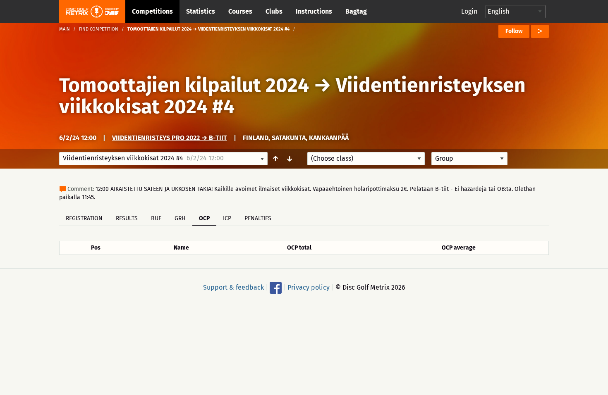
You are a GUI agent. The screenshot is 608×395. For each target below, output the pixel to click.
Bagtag (356, 11)
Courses (240, 11)
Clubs (274, 11)
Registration (84, 218)
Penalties (257, 218)
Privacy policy (308, 287)
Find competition (98, 29)
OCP (204, 218)
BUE (156, 218)
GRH (180, 218)
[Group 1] (469, 158)
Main (64, 29)
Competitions (152, 11)
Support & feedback (233, 287)
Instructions (314, 11)
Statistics (200, 11)
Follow (513, 31)
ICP (227, 218)
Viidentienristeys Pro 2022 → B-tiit (169, 138)
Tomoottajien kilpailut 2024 (184, 85)
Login (469, 11)
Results (127, 218)
